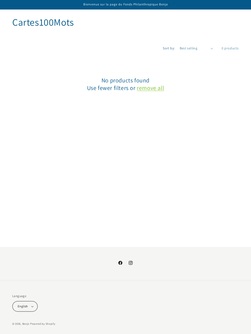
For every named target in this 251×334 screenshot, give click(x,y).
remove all (150, 88)
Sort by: (169, 48)
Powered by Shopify (42, 323)
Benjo (26, 323)
